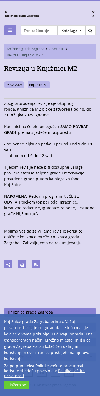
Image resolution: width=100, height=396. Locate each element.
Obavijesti (56, 48)
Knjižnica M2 (39, 84)
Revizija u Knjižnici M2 (24, 55)
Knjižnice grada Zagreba (25, 48)
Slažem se (17, 384)
